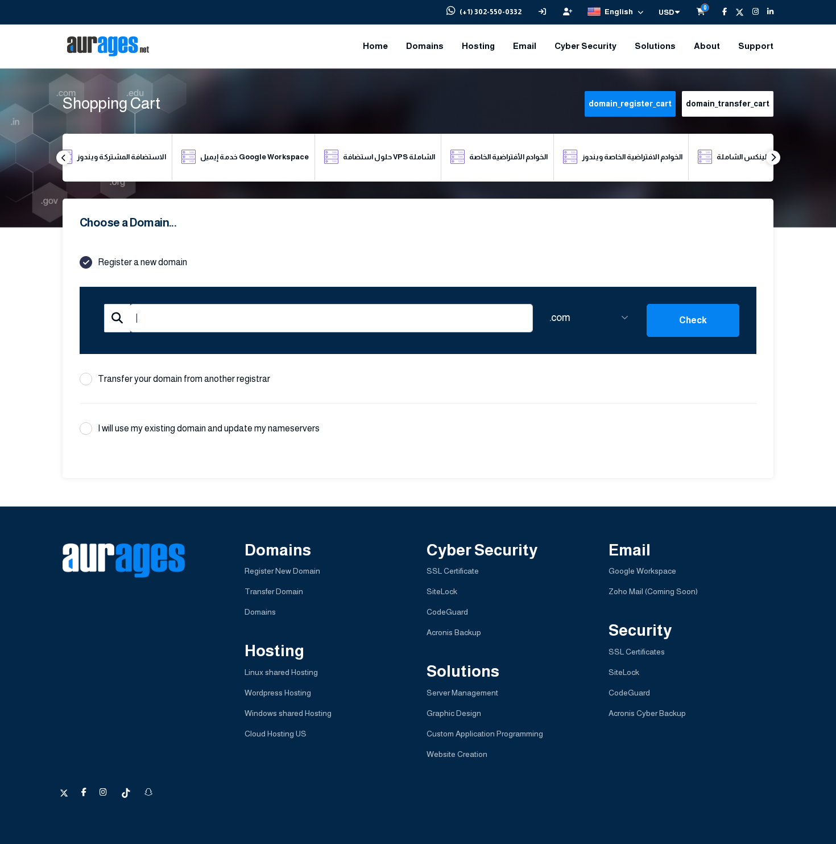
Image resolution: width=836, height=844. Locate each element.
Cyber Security (585, 46)
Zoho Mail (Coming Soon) (653, 591)
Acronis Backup (454, 632)
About (707, 46)
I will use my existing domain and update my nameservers (209, 428)
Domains (425, 46)
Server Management (462, 692)
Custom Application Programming (485, 733)
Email (524, 46)
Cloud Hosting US (276, 733)
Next (773, 157)
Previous (63, 157)
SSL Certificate (453, 570)
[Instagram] (751, 12)
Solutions (655, 46)
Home (375, 46)
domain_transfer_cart (727, 103)
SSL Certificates (637, 651)
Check (693, 320)
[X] (735, 12)
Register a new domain (142, 262)
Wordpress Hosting (278, 692)
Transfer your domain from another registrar (184, 379)
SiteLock (442, 591)
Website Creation (457, 754)
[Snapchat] (148, 792)
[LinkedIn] (766, 12)
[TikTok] (126, 792)
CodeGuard (447, 611)
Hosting (478, 46)
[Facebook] (720, 12)
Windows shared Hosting (288, 713)
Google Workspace (642, 570)
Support (755, 46)
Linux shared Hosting (281, 672)
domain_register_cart (630, 103)
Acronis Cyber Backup (647, 713)
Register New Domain (282, 570)
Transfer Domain (274, 591)
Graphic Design (454, 713)
